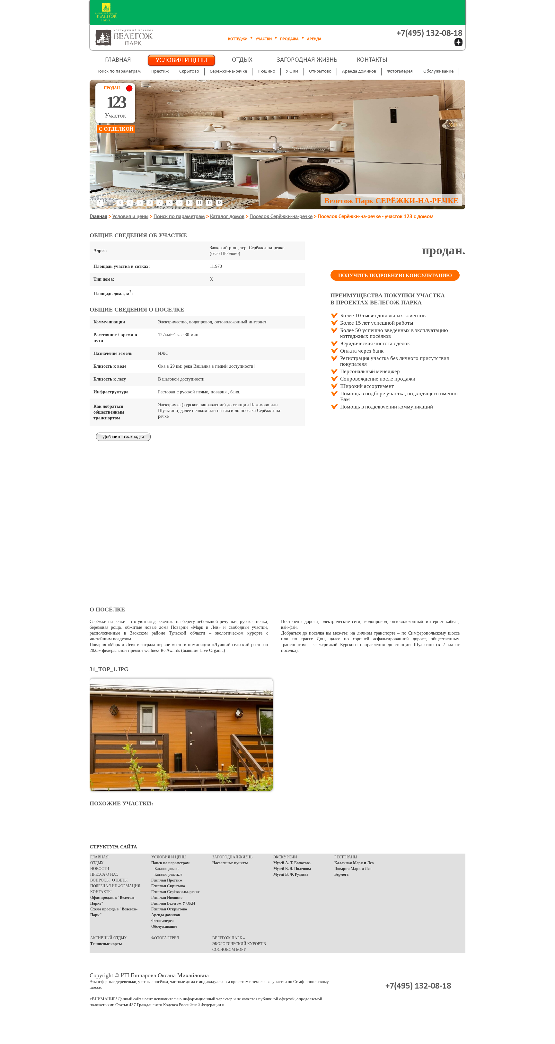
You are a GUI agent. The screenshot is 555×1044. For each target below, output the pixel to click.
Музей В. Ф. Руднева (290, 874)
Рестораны (345, 857)
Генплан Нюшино (166, 897)
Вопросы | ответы (109, 880)
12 (209, 202)
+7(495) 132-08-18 (430, 33)
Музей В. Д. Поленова (292, 868)
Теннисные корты (106, 944)
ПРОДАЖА (289, 39)
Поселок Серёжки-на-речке (281, 216)
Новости (99, 868)
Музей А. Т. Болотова (292, 863)
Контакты (372, 60)
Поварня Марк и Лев (352, 868)
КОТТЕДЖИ (237, 39)
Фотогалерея (162, 920)
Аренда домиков (165, 915)
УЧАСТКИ (264, 39)
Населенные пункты (230, 863)
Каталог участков (168, 874)
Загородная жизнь (307, 60)
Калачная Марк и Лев (354, 863)
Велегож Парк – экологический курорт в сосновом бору (239, 944)
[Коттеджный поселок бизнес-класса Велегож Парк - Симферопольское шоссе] (131, 37)
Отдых (242, 60)
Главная (118, 60)
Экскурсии (285, 857)
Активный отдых (108, 938)
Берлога (341, 874)
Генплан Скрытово (168, 886)
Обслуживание (164, 926)
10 (189, 202)
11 (199, 202)
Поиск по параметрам (179, 216)
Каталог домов (227, 216)
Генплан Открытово (169, 909)
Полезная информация (115, 886)
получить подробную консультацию (395, 275)
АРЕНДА (314, 39)
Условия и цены (181, 60)
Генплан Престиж (166, 880)
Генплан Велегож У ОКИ (173, 903)
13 (219, 202)
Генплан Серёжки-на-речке (175, 892)
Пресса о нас (104, 874)
